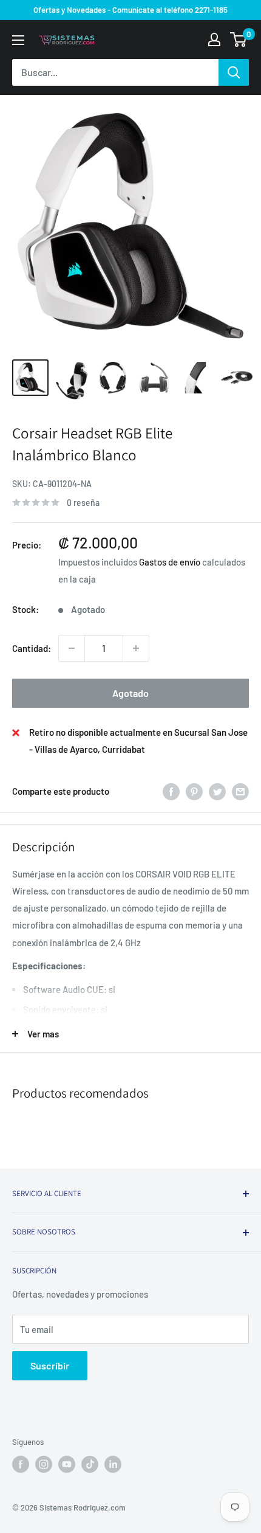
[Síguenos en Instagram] (43, 1464)
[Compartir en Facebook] (171, 791)
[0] (238, 39)
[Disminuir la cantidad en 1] (71, 648)
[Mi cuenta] (214, 39)
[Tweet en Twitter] (217, 791)
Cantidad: (31, 648)
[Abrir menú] (18, 40)
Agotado (130, 693)
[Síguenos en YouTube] (66, 1464)
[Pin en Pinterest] (194, 791)
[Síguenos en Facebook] (20, 1464)
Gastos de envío (169, 561)
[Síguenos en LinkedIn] (112, 1464)
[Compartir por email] (240, 791)
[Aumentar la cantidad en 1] (136, 648)
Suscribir (49, 1365)
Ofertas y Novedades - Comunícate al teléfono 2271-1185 (130, 10)
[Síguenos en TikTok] (89, 1464)
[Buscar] (234, 72)
